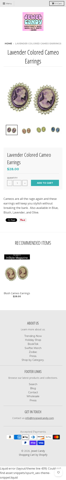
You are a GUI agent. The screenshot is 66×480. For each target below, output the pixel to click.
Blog (33, 388)
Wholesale (33, 396)
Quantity (12, 178)
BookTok (33, 344)
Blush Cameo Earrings (17, 293)
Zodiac (33, 352)
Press (33, 400)
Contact (33, 392)
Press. (33, 356)
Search (33, 384)
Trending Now (33, 336)
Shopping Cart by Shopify (33, 454)
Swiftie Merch (33, 348)
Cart (58, 3)
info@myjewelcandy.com (39, 418)
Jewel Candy (38, 451)
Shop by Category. (33, 360)
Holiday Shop (33, 340)
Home (8, 43)
